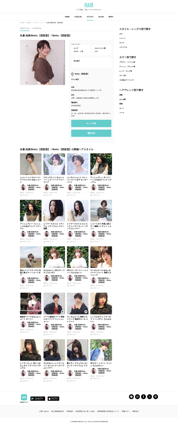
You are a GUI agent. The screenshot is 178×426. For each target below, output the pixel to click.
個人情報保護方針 (57, 411)
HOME (67, 17)
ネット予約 (91, 123)
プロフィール (24, 28)
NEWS (110, 17)
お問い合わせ (44, 411)
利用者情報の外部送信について (108, 411)
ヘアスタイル (36, 28)
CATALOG (78, 17)
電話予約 (91, 133)
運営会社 (135, 411)
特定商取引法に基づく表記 (85, 411)
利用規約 (70, 411)
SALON (101, 17)
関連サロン (126, 411)
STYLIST (90, 17)
